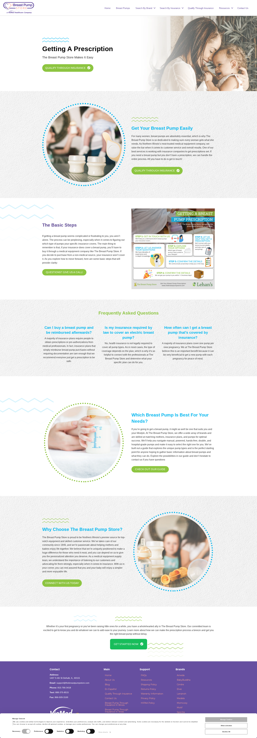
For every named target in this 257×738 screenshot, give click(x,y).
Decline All (226, 732)
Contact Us (242, 8)
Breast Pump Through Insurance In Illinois (116, 704)
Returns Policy (148, 689)
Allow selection (226, 725)
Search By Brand (143, 8)
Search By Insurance (170, 8)
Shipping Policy (149, 684)
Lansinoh (181, 693)
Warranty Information (152, 693)
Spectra (181, 712)
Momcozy (182, 703)
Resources (224, 8)
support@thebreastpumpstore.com (73, 683)
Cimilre (180, 684)
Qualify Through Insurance (201, 8)
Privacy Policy (148, 698)
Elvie (179, 689)
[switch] (49, 731)
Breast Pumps (123, 8)
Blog (107, 684)
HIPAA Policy (148, 703)
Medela (181, 698)
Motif (179, 707)
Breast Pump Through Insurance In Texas (116, 710)
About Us (110, 680)
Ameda (180, 675)
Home (108, 8)
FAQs (143, 675)
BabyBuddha (183, 680)
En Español (110, 689)
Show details (103, 732)
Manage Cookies (226, 719)
